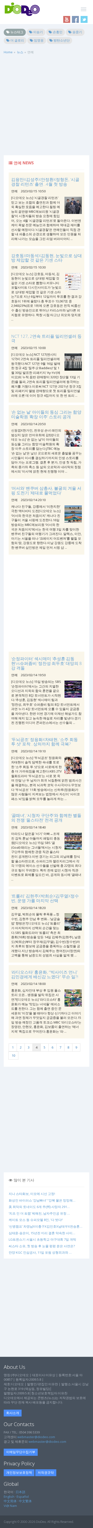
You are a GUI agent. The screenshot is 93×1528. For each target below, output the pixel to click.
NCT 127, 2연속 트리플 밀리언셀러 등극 (46, 338)
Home (8, 52)
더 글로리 (17, 40)
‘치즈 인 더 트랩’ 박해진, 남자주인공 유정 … (39, 1213)
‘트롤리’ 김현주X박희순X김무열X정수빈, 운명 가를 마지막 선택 (45, 898)
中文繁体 (25, 1501)
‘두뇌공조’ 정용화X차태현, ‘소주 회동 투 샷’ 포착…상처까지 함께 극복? (44, 742)
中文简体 (10, 1501)
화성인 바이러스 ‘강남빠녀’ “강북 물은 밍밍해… (42, 1200)
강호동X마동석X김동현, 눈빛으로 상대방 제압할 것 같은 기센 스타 (46, 258)
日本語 (20, 1492)
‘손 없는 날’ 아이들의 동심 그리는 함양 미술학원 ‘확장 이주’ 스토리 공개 (46, 414)
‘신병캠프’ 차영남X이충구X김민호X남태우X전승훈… (45, 1226)
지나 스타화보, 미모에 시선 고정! (32, 1194)
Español (23, 1496)
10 (13, 1055)
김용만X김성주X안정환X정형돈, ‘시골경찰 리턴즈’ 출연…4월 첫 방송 (45, 182)
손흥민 (57, 32)
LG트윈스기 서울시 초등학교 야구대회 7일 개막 (42, 1239)
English (9, 1496)
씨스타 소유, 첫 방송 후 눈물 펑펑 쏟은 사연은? (42, 1246)
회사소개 (12, 1413)
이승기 (37, 32)
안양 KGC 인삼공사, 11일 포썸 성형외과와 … (40, 1252)
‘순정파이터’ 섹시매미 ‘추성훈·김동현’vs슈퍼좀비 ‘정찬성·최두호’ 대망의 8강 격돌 (46, 663)
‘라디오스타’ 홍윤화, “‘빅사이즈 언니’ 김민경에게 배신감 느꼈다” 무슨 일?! (44, 974)
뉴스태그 (16, 32)
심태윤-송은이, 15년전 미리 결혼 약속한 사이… (42, 1233)
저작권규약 (46, 1472)
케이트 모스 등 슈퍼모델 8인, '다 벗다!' (36, 1220)
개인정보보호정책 (19, 1472)
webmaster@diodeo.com (36, 1437)
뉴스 (20, 52)
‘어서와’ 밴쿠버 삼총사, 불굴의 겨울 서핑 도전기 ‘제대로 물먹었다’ (46, 490)
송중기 (77, 32)
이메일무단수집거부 (20, 1452)
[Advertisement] (46, 107)
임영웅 (38, 40)
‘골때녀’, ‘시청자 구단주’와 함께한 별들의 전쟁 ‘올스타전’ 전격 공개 (46, 818)
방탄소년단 (61, 40)
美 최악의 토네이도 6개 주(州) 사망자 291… (39, 1207)
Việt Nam (10, 1505)
